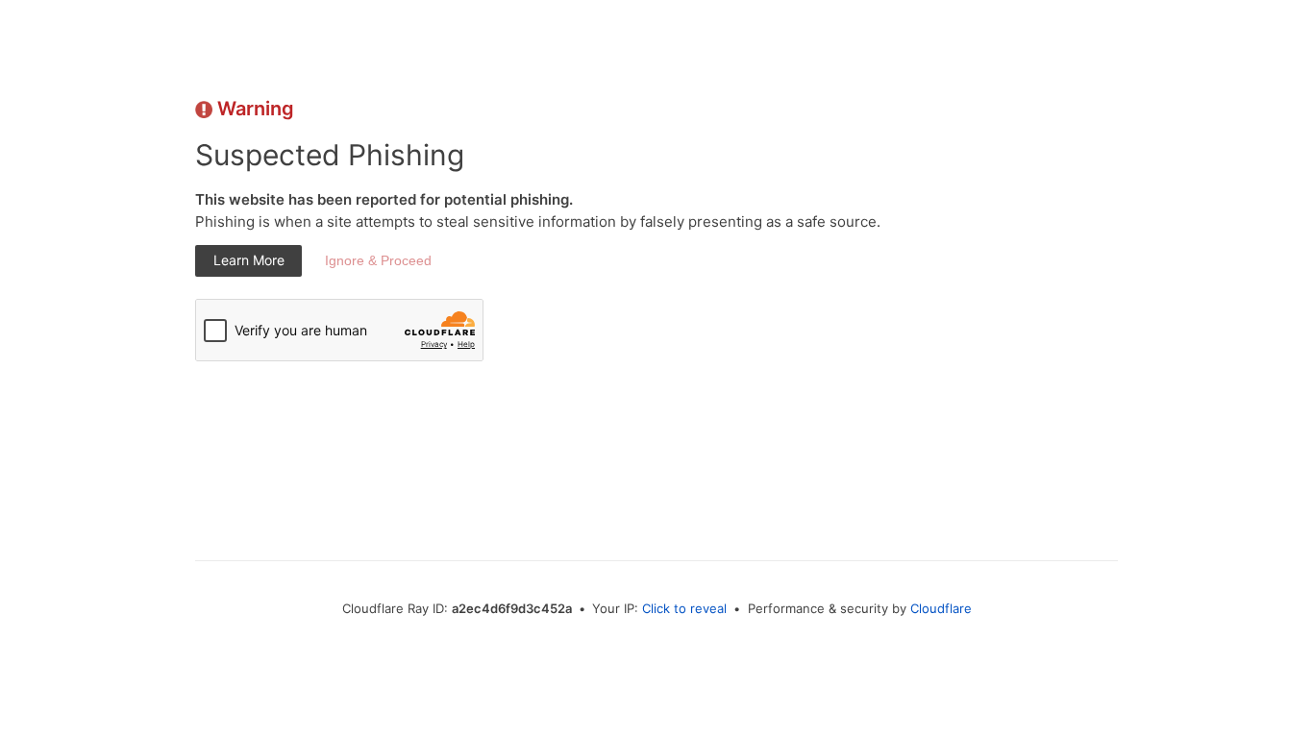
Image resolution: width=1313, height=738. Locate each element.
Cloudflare (941, 608)
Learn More (249, 260)
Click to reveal (684, 608)
